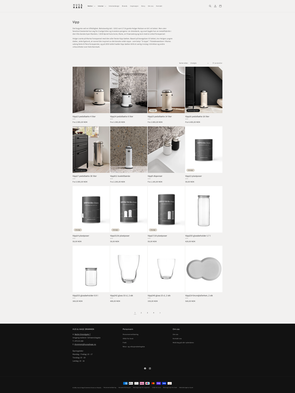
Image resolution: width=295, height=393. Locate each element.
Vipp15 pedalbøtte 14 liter (160, 116)
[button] (91, 6)
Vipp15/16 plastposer (120, 235)
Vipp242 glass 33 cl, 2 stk (121, 295)
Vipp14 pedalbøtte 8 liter (121, 116)
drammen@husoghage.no (85, 344)
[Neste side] (159, 312)
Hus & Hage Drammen (83, 387)
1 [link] (135, 312)
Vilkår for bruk (128, 338)
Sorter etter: (183, 63)
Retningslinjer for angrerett (141, 387)
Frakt (125, 342)
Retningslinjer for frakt (170, 387)
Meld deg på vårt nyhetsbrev (183, 342)
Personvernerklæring (130, 334)
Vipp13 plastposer (193, 176)
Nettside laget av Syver (186, 387)
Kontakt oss (177, 338)
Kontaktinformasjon (125, 387)
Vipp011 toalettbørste (120, 176)
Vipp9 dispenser (155, 176)
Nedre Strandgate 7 (83, 334)
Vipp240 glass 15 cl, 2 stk (159, 295)
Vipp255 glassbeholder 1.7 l (198, 235)
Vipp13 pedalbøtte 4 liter (84, 116)
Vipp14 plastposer (81, 235)
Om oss (175, 334)
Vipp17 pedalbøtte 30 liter (85, 176)
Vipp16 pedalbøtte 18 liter (197, 116)
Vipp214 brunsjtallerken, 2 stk (199, 295)
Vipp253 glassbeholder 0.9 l (85, 295)
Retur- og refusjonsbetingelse (134, 347)
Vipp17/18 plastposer (157, 235)
